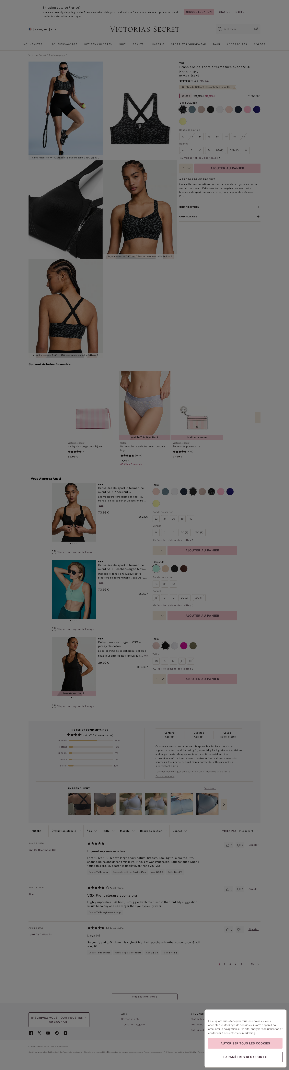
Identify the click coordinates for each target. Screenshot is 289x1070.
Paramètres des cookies (245, 1057)
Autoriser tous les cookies (245, 1043)
